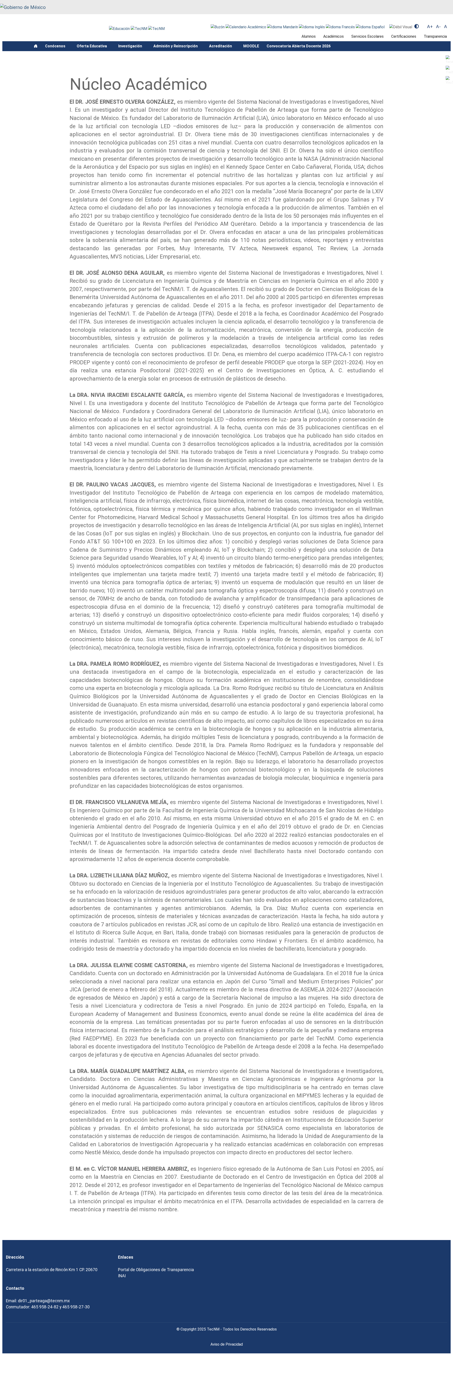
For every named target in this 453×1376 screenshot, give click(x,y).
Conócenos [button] (55, 46)
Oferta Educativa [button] (92, 46)
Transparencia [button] (435, 36)
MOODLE (251, 46)
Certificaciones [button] (403, 36)
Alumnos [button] (309, 36)
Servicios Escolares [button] (367, 36)
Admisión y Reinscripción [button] (176, 46)
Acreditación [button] (221, 46)
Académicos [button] (333, 36)
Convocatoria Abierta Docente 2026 (299, 46)
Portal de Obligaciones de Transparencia (156, 1269)
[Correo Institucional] (218, 27)
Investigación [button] (130, 46)
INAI (122, 1275)
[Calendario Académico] (246, 27)
